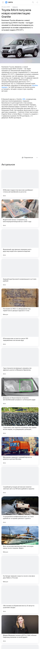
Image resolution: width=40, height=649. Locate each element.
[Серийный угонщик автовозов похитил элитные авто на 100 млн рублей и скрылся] (20, 481)
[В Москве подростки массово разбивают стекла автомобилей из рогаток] (20, 184)
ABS (23, 99)
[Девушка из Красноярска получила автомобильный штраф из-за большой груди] (20, 391)
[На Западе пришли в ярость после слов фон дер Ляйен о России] (20, 570)
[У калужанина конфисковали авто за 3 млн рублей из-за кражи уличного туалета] (20, 510)
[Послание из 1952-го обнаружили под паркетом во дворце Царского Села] (20, 302)
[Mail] (6, 2)
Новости (15, 7)
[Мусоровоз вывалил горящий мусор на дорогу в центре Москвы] (20, 451)
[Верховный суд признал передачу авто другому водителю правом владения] (20, 243)
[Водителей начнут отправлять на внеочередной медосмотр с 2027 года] (20, 213)
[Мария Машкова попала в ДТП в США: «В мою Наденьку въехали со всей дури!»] (20, 629)
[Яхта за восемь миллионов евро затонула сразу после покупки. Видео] (20, 540)
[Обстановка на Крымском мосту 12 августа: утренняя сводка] (20, 599)
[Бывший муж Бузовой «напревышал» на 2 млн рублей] (20, 273)
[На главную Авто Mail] (10, 2)
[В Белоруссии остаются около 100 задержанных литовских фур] (20, 332)
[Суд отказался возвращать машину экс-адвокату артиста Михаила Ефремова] (20, 362)
